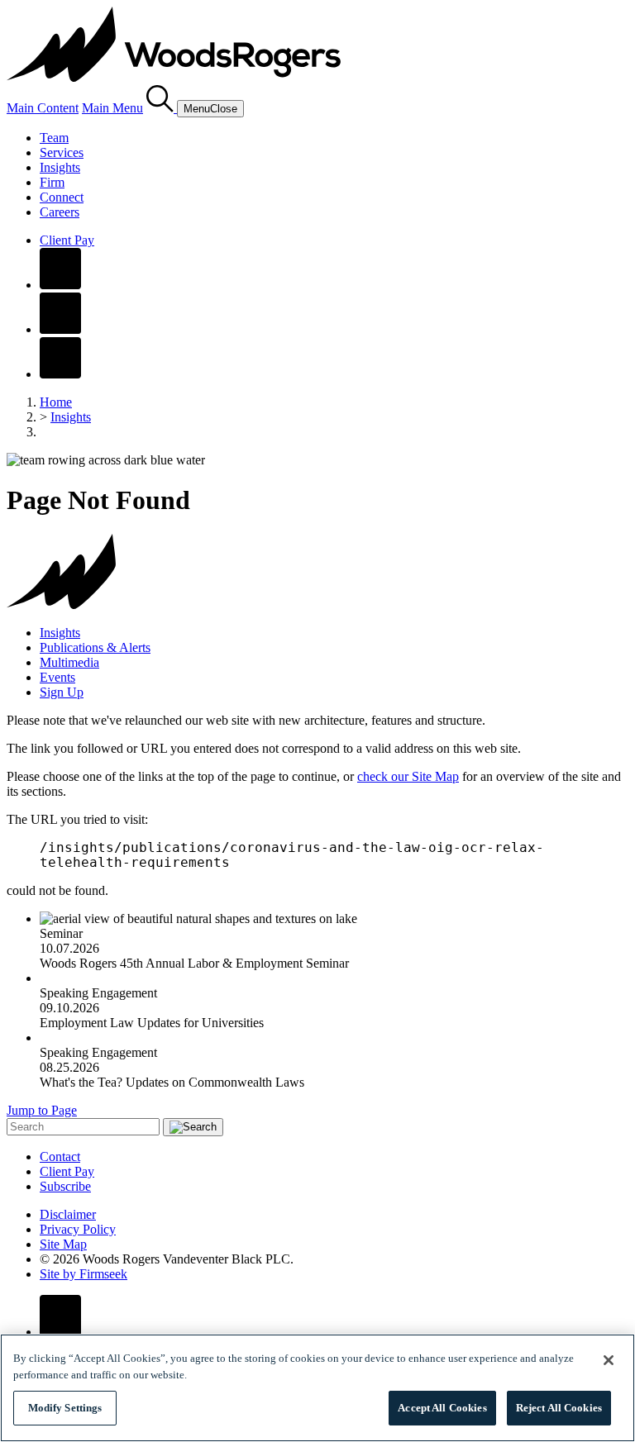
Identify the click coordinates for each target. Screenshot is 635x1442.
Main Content (43, 108)
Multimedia (69, 662)
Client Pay (67, 240)
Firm (52, 182)
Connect (62, 197)
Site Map (63, 1244)
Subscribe (65, 1186)
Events (57, 677)
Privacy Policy (78, 1229)
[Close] (608, 1360)
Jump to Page (42, 1110)
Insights (60, 167)
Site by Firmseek (83, 1274)
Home (56, 402)
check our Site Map (408, 776)
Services (62, 152)
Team (54, 138)
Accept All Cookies (442, 1408)
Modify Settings (65, 1408)
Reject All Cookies (559, 1408)
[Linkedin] (60, 329)
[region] (317, 1388)
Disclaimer (68, 1214)
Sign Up (62, 692)
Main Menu (112, 108)
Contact (60, 1156)
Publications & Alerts (95, 647)
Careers (59, 212)
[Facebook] (60, 285)
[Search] (161, 108)
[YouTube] (60, 374)
